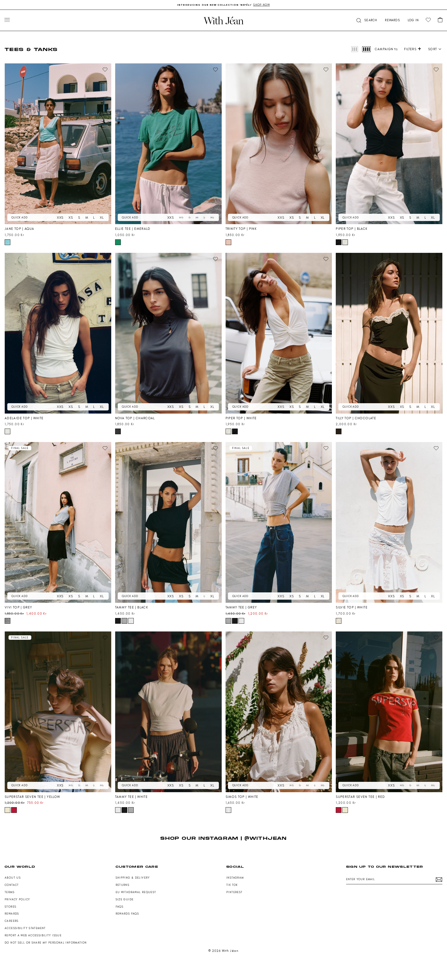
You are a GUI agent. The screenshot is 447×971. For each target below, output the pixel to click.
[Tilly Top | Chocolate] (389, 333)
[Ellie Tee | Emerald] (168, 143)
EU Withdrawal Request (136, 892)
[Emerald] (118, 242)
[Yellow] (7, 810)
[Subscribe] (439, 879)
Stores (10, 906)
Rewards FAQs (127, 913)
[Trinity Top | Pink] (279, 143)
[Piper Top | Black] (389, 143)
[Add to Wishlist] (105, 69)
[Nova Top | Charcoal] (168, 333)
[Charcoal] (118, 431)
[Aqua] (7, 242)
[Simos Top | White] (279, 711)
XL (102, 217)
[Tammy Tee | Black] (168, 522)
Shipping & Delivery (133, 877)
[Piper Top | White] (279, 333)
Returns (123, 885)
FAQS (120, 906)
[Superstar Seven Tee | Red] (389, 711)
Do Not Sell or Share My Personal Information (46, 942)
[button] (366, 20)
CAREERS (12, 921)
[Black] (338, 242)
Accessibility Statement (25, 928)
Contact (12, 885)
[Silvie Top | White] (389, 522)
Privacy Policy (17, 899)
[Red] (14, 810)
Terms (9, 892)
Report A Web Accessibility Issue (33, 935)
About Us (13, 877)
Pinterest (234, 892)
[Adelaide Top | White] (58, 333)
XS (71, 217)
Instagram (235, 877)
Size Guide (125, 899)
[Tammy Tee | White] (168, 711)
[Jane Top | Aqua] (58, 143)
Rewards (12, 913)
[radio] (354, 49)
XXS (60, 217)
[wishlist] (428, 20)
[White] (345, 242)
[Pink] (228, 242)
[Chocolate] (338, 431)
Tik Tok (232, 885)
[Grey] (7, 621)
